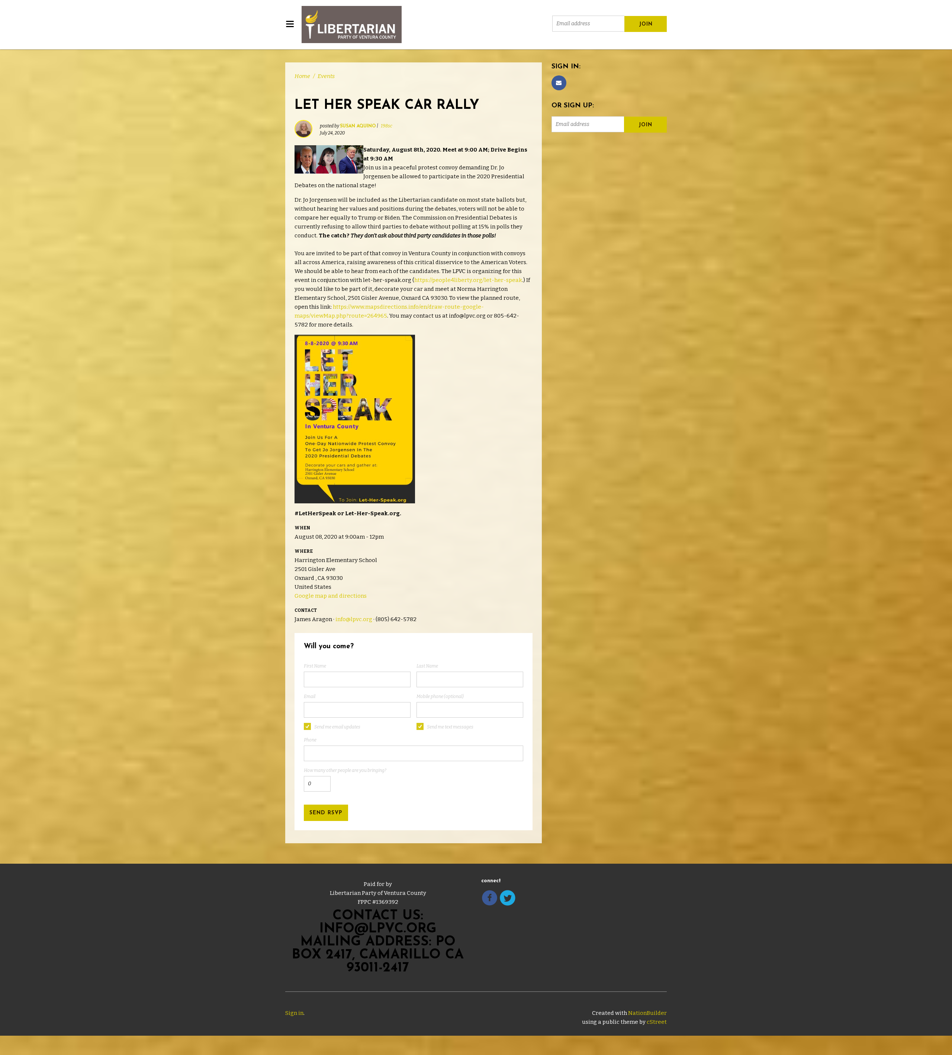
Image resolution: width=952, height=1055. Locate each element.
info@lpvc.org (353, 619)
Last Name (427, 666)
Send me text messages (450, 727)
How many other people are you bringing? (345, 770)
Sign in (294, 1013)
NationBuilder (647, 1013)
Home (302, 76)
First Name (315, 666)
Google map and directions (331, 596)
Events (326, 76)
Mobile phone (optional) (440, 696)
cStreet (657, 1022)
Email (309, 696)
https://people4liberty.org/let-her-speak (468, 280)
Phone (310, 740)
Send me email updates (337, 727)
